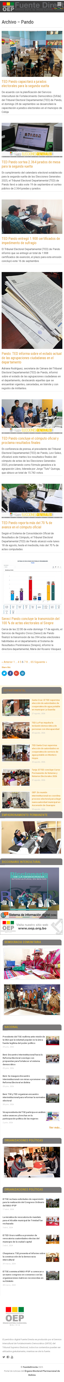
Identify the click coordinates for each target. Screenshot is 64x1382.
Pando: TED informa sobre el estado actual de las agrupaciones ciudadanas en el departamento (32, 358)
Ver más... (55, 1127)
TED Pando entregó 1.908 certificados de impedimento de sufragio (31, 241)
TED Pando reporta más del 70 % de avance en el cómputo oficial (27, 525)
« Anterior (7, 662)
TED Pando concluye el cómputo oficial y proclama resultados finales (30, 440)
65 (32, 662)
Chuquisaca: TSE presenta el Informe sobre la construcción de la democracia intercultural (24, 1256)
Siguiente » (40, 662)
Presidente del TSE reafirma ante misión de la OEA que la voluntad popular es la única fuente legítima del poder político (24, 1039)
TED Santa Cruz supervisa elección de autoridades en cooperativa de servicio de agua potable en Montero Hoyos (45, 751)
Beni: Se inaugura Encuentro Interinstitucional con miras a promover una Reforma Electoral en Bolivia (24, 1079)
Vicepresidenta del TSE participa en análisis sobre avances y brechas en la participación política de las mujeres (24, 1115)
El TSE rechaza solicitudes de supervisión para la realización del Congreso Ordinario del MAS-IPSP (23, 1202)
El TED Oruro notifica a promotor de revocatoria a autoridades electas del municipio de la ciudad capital (21, 1238)
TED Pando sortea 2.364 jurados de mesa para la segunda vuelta (31, 164)
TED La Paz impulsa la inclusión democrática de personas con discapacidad (45, 725)
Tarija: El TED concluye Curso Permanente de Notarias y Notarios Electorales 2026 (46, 773)
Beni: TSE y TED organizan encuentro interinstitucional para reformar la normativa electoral (24, 1097)
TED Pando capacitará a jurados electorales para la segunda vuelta (25, 83)
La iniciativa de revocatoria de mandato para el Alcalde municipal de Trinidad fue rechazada (23, 1220)
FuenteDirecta (30, 1367)
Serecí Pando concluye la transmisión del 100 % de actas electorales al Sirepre (30, 621)
